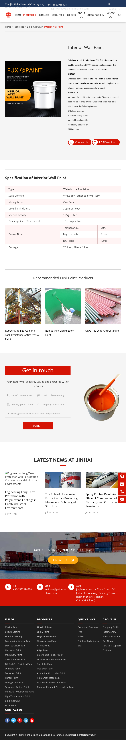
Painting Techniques (88, 641)
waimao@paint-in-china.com (55, 589)
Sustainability (95, 15)
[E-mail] (122, 484)
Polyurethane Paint (47, 636)
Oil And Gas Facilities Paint (19, 664)
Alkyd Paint (42, 650)
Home (18, 15)
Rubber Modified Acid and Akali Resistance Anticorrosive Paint (22, 335)
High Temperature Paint (17, 696)
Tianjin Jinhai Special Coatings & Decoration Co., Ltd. (46, 734)
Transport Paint (13, 673)
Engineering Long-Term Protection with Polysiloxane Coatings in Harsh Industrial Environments (21, 500)
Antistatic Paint (45, 664)
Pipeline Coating (13, 636)
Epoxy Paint (43, 631)
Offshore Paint (12, 668)
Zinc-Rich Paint (44, 627)
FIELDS (9, 619)
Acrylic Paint (43, 645)
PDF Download (107, 142)
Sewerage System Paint (17, 687)
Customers (108, 650)
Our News (107, 641)
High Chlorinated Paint (48, 677)
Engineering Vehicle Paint (18, 641)
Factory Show (109, 631)
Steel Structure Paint (15, 645)
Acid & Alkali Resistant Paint (51, 682)
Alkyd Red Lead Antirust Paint (102, 330)
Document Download (88, 627)
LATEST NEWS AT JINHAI (63, 460)
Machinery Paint (13, 654)
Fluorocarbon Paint (47, 641)
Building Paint (34, 26)
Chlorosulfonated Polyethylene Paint (55, 687)
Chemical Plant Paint (15, 659)
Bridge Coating (12, 631)
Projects (70, 15)
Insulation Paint (45, 668)
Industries (29, 15)
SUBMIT (38, 425)
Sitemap (72, 734)
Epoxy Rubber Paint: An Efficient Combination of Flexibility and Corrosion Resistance (101, 500)
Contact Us (110, 14)
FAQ (80, 631)
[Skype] (122, 476)
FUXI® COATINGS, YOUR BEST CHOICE (63, 549)
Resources (57, 15)
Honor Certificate (111, 636)
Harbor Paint (11, 677)
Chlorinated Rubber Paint (50, 654)
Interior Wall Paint (53, 26)
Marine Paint (11, 627)
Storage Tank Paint (14, 682)
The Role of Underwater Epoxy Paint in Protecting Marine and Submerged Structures (61, 500)
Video (80, 636)
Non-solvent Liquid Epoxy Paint (59, 333)
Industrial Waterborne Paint (19, 691)
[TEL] (122, 491)
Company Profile (110, 627)
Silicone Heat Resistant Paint (51, 659)
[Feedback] (122, 499)
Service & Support (111, 645)
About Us (81, 14)
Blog (80, 645)
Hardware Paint (13, 650)
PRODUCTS (44, 619)
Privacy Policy (89, 734)
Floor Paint (10, 705)
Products (43, 15)
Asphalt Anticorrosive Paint (51, 673)
